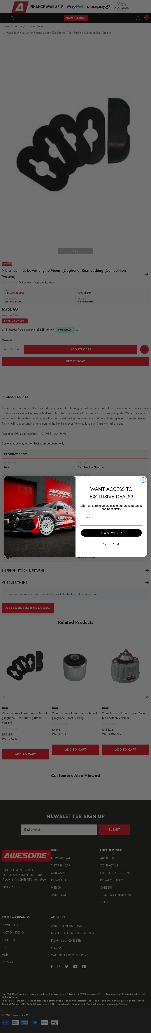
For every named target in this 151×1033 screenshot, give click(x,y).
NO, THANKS (111, 544)
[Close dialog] (143, 480)
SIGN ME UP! (111, 533)
